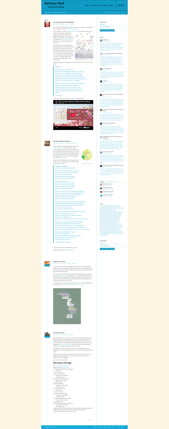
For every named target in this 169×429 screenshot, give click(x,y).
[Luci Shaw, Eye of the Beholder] (47, 24)
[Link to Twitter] (119, 5)
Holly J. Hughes (103, 218)
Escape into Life (103, 216)
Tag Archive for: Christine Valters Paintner (55, 12)
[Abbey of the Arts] (47, 263)
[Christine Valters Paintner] (47, 143)
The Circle (119, 230)
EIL (120, 212)
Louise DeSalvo (108, 222)
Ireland (76, 350)
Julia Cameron (102, 220)
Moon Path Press (103, 224)
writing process (103, 235)
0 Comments (61, 143)
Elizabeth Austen (103, 214)
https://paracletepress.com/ (72, 28)
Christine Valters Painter (58, 147)
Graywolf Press (118, 216)
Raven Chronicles (103, 228)
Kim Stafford (117, 220)
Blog (113, 12)
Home (111, 12)
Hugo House (109, 218)
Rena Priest (110, 228)
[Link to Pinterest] (123, 5)
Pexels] (72, 250)
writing (114, 233)
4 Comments (61, 24)
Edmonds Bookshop (115, 212)
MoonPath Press (115, 222)
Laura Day (102, 222)
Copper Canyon (103, 210)
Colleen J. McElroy (120, 207)
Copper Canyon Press (111, 210)
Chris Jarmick (102, 207)
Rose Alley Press (116, 228)
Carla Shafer (117, 205)
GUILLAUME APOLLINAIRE (61, 365)
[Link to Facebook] (117, 5)
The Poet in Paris (58, 333)
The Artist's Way (113, 230)
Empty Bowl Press (117, 214)
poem (88, 341)
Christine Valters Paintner (66, 39)
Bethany (72, 24)
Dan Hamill (65, 250)
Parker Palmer (109, 226)
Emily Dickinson (110, 214)
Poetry (67, 24)
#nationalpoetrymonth (104, 205)
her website (72, 98)
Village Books (109, 233)
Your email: (102, 24)
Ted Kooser (107, 230)
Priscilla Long (119, 226)
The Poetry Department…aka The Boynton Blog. (72, 284)
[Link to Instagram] (121, 5)
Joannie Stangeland (115, 218)
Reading (69, 143)
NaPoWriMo (110, 224)
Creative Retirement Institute (105, 212)
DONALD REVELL (65, 367)
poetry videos (63, 157)
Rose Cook (102, 230)
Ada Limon (112, 205)
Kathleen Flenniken (110, 220)
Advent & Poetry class (73, 31)
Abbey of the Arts (59, 261)
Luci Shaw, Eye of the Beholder (63, 22)
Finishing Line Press (110, 216)
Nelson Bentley (103, 226)
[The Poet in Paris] (47, 335)
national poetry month (117, 224)
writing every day (120, 233)
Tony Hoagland (103, 233)
